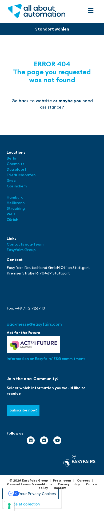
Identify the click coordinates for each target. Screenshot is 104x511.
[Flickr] (44, 440)
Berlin (12, 158)
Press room (62, 480)
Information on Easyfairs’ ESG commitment (46, 358)
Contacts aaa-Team (25, 244)
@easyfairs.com (34, 324)
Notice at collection (23, 504)
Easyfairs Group (21, 249)
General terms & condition (28, 484)
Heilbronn (16, 202)
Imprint (60, 488)
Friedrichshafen (21, 175)
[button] (91, 10)
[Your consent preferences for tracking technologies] (9, 506)
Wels (11, 214)
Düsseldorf (17, 169)
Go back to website (31, 100)
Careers (83, 480)
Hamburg (15, 197)
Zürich (12, 219)
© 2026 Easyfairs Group (28, 480)
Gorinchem (17, 186)
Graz (11, 180)
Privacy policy (69, 484)
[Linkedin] (31, 440)
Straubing (16, 208)
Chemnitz (16, 163)
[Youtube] (57, 440)
